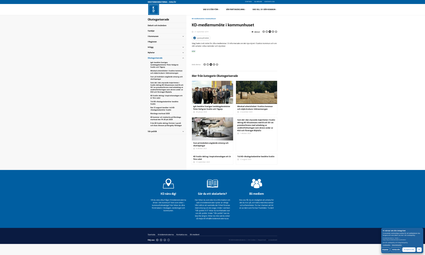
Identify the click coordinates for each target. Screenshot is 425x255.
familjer (151, 31)
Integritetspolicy (397, 245)
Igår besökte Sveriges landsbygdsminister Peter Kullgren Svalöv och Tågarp (164, 64)
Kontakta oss (181, 234)
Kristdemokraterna (166, 234)
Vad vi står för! (210, 9)
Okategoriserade (155, 58)
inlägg (150, 47)
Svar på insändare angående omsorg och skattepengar (166, 78)
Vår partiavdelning (235, 9)
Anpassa (385, 250)
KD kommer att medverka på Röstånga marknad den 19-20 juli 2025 (165, 118)
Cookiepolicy (386, 245)
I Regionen (152, 42)
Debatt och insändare (157, 25)
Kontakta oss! (270, 2)
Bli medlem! (194, 234)
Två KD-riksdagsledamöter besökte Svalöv (164, 103)
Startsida (248, 2)
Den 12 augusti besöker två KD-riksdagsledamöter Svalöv (162, 109)
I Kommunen (153, 36)
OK (419, 250)
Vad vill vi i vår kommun (263, 9)
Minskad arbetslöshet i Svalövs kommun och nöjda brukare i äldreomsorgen (166, 72)
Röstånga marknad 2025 (160, 114)
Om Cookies (252, 240)
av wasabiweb (272, 240)
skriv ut (257, 32)
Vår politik (152, 131)
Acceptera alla (409, 250)
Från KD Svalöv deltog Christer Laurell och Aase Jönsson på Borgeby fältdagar (166, 124)
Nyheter (151, 52)
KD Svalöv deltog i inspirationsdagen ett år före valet (166, 97)
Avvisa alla (396, 250)
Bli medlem (258, 2)
